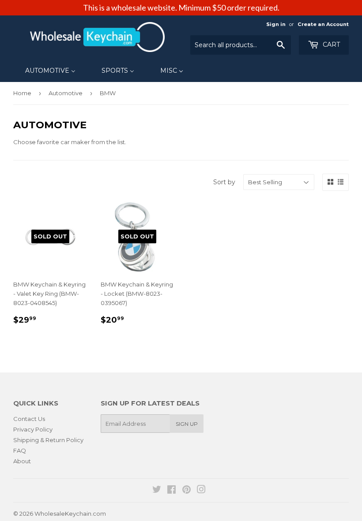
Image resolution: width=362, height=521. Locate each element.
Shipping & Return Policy (48, 439)
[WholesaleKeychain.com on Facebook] (171, 490)
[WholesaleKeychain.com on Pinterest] (186, 490)
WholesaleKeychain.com (70, 513)
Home (22, 93)
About (22, 461)
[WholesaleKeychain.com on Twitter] (156, 490)
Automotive (66, 93)
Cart (330, 44)
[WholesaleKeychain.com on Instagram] (201, 490)
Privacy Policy (33, 429)
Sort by (224, 182)
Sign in (276, 24)
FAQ (19, 450)
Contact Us (29, 418)
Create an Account (323, 24)
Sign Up (187, 424)
